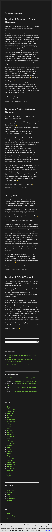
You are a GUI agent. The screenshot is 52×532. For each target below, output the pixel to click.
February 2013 (10, 459)
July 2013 (9, 449)
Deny (48, 530)
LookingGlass (10, 490)
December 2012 (11, 462)
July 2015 (9, 425)
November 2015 (11, 419)
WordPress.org (11, 518)
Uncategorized (11, 498)
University (9, 500)
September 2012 (11, 468)
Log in (8, 513)
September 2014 (11, 436)
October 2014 (10, 434)
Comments (11, 517)
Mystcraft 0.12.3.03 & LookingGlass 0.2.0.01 (18, 365)
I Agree (45, 530)
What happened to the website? (15, 361)
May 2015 (9, 428)
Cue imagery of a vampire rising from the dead (19, 359)
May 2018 (9, 408)
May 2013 (9, 453)
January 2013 (10, 460)
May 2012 (9, 475)
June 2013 (9, 451)
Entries (10, 515)
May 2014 (9, 440)
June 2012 (9, 474)
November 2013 (11, 443)
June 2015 (9, 426)
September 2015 (11, 421)
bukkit (22, 187)
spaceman (17, 101)
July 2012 (9, 472)
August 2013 (10, 447)
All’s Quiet (11, 195)
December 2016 (11, 411)
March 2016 (10, 417)
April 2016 (9, 415)
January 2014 (10, 442)
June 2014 (9, 438)
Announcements (11, 488)
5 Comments (24, 101)
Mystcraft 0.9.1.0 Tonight (19, 277)
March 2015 (10, 432)
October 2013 (10, 445)
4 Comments (24, 269)
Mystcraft (13, 101)
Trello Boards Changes (13, 363)
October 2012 (10, 466)
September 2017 (11, 409)
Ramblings (9, 494)
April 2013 (9, 455)
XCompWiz (10, 378)
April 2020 (9, 406)
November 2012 (11, 464)
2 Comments (28, 187)
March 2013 (10, 457)
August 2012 (10, 470)
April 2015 (9, 430)
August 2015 (10, 423)
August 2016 (10, 413)
